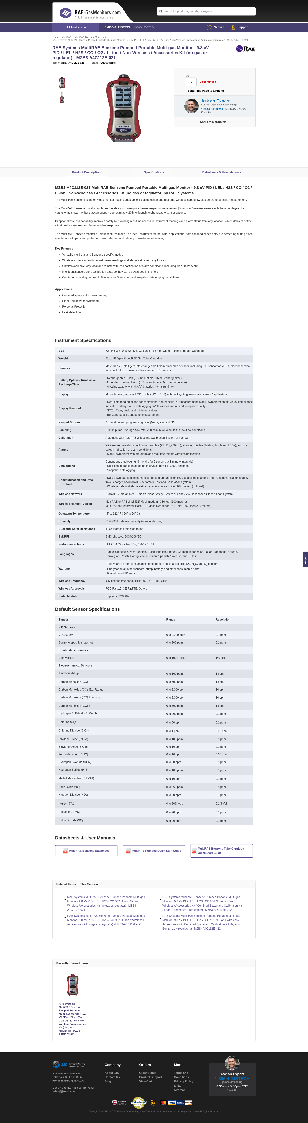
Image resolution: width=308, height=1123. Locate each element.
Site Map (180, 1089)
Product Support (150, 1077)
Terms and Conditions (181, 1075)
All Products (74, 27)
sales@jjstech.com (63, 1091)
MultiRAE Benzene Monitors (89, 37)
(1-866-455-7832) (144, 27)
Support (242, 27)
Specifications (154, 172)
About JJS (112, 1072)
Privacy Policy (183, 1081)
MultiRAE (66, 37)
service (219, 27)
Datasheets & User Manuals (221, 172)
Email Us (206, 112)
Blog (108, 1081)
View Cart (145, 1081)
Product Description (86, 172)
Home (55, 37)
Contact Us (112, 1077)
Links (177, 1085)
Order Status (147, 1072)
